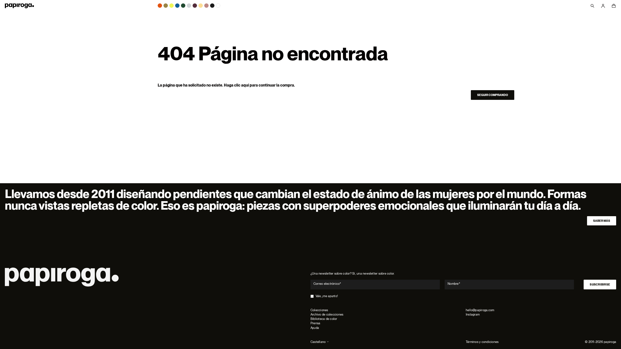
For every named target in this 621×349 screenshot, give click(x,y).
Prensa (315, 323)
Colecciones (319, 310)
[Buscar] (592, 5)
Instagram (473, 314)
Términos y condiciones (482, 342)
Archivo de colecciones (326, 314)
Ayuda (314, 328)
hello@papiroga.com (480, 310)
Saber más (601, 220)
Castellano (318, 342)
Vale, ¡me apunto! (327, 296)
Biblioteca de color (323, 319)
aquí (245, 85)
